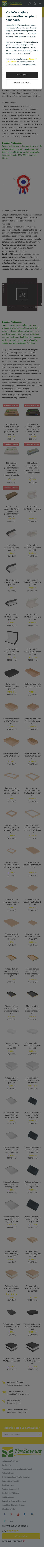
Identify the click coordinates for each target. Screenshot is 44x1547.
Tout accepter (22, 75)
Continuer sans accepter (22, 83)
